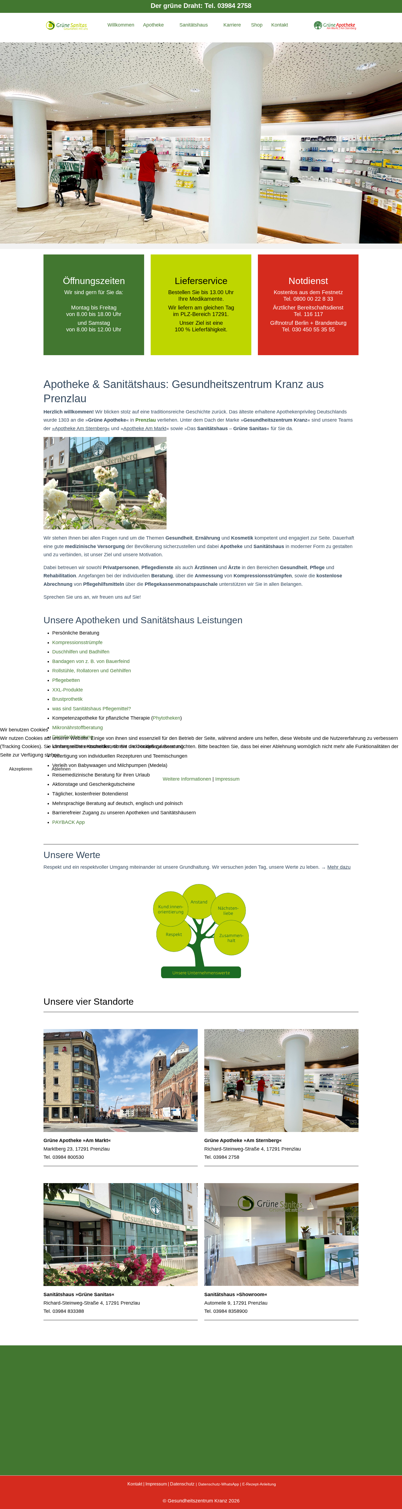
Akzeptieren (20, 769)
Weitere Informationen (187, 779)
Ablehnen (61, 769)
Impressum (227, 779)
